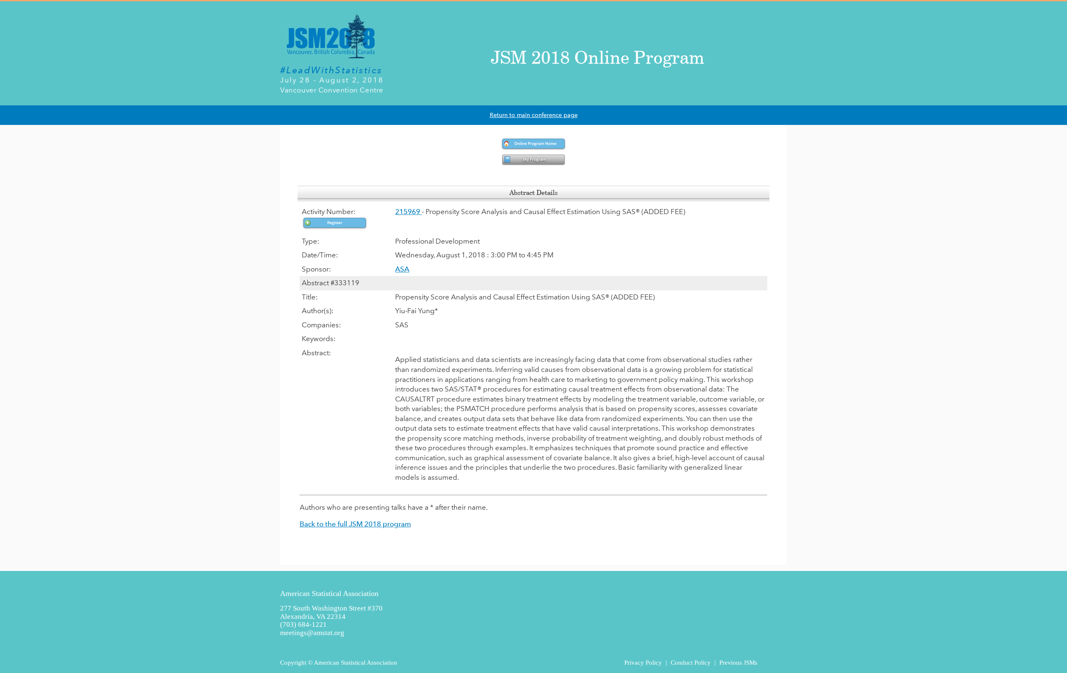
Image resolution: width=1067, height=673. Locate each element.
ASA (402, 269)
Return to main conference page (534, 115)
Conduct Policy (691, 662)
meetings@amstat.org (312, 633)
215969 (408, 211)
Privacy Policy (643, 662)
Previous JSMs (738, 662)
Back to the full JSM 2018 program (355, 524)
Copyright (293, 662)
